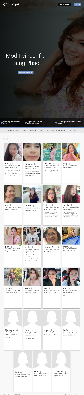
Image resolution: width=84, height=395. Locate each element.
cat (6, 205)
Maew (66, 247)
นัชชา (27, 330)
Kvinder (24, 130)
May (65, 163)
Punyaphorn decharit (50, 163)
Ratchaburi (61, 130)
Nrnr (36, 371)
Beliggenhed (51, 130)
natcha (47, 205)
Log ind (77, 4)
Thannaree (58, 371)
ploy (7, 247)
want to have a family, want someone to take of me (51, 171)
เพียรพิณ (28, 164)
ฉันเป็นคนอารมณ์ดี (30, 338)
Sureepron (10, 330)
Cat (7, 163)
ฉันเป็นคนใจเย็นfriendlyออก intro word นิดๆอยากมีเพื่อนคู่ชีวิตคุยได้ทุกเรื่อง (32, 173)
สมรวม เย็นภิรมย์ (50, 247)
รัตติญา (66, 330)
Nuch (27, 288)
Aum (7, 288)
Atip (65, 288)
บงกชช (28, 205)
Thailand (33, 130)
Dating (41, 130)
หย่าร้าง (7, 337)
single (47, 330)
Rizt (46, 288)
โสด (64, 295)
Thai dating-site (13, 130)
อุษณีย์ (28, 247)
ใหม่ (17, 372)
